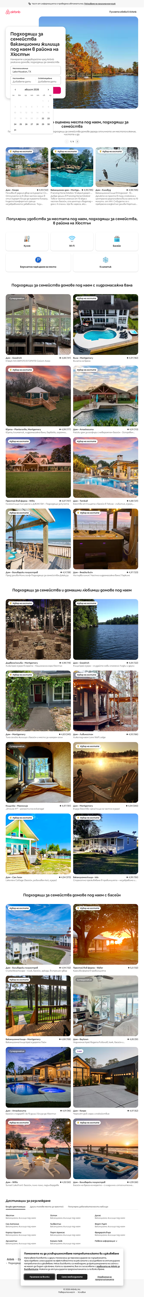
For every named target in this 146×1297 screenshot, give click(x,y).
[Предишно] (66, 141)
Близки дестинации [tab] (15, 1206)
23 (48, 118)
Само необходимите (71, 1277)
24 (15, 124)
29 (43, 124)
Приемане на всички (39, 1277)
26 (26, 124)
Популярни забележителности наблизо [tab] (88, 1206)
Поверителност (66, 1292)
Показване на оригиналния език (100, 3)
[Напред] (77, 141)
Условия (82, 1292)
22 (43, 118)
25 (21, 124)
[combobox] (36, 71)
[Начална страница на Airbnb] (13, 11)
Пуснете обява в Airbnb (122, 11)
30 (48, 124)
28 (37, 124)
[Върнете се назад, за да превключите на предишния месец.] (15, 89)
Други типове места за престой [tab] (46, 1206)
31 (15, 130)
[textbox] (23, 81)
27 (32, 124)
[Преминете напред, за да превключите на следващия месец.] (48, 89)
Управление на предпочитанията (104, 1278)
